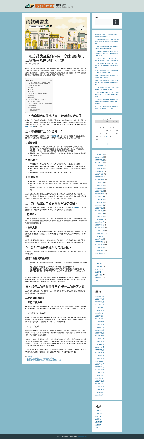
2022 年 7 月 (99, 236)
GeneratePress (82, 436)
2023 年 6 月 (99, 205)
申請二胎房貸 (29, 126)
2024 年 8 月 (99, 185)
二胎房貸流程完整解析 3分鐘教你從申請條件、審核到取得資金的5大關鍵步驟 (106, 102)
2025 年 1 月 (99, 177)
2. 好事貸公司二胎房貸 (35, 109)
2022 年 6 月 (99, 239)
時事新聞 (98, 272)
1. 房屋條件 (31, 87)
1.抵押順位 (31, 95)
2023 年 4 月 (99, 211)
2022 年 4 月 (99, 245)
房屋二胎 (98, 269)
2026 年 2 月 (99, 163)
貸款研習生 (61, 5)
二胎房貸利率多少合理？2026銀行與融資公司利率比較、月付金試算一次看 (107, 42)
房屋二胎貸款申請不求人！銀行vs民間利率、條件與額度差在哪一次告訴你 (106, 83)
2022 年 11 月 (99, 225)
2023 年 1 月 (99, 219)
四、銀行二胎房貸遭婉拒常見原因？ (36, 99)
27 (107, 136)
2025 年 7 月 (99, 171)
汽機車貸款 (98, 275)
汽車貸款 (98, 278)
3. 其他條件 (31, 91)
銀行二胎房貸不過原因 (34, 101)
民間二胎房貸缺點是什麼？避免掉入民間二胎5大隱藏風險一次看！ (44, 360)
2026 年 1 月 (99, 165)
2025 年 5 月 (99, 174)
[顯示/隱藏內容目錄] (50, 80)
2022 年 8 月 (99, 233)
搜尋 (96, 17)
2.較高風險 (31, 97)
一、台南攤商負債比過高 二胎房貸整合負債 (38, 83)
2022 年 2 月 (99, 250)
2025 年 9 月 (99, 168)
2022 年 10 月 (99, 228)
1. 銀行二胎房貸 (32, 107)
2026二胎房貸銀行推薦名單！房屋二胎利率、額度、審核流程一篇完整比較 (107, 66)
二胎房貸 (29, 356)
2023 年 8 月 (99, 199)
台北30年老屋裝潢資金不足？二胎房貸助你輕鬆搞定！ (41, 358)
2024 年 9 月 (99, 182)
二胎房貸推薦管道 (33, 105)
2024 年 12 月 (99, 180)
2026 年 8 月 (99, 154)
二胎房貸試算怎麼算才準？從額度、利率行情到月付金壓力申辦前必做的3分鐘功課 (106, 54)
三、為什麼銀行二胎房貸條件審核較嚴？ (37, 93)
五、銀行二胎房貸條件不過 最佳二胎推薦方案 (39, 103)
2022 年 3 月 (99, 247)
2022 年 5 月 (99, 242)
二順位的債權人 (76, 208)
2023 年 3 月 (99, 214)
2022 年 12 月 (99, 222)
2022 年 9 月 (99, 230)
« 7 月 (106, 144)
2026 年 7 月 (99, 157)
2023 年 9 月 (99, 197)
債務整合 (55, 136)
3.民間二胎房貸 (33, 110)
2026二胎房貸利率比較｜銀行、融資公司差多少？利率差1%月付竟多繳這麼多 (107, 95)
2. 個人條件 (31, 89)
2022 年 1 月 (99, 253)
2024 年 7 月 (99, 188)
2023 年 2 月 (99, 216)
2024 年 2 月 (99, 191)
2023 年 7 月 (99, 202)
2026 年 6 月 (99, 160)
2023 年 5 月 (99, 208)
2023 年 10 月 (99, 194)
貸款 (96, 280)
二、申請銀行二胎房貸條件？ (34, 85)
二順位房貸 (98, 266)
